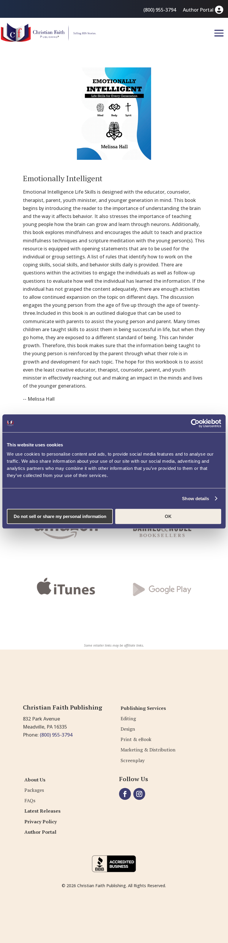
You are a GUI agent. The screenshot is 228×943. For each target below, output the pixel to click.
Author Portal (198, 10)
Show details (195, 498)
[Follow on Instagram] (139, 794)
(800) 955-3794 (159, 10)
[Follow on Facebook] (125, 794)
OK (168, 516)
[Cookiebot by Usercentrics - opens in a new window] (195, 423)
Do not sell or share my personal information (60, 516)
